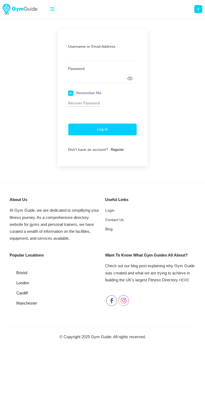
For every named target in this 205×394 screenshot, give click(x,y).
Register (117, 150)
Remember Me (88, 93)
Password (76, 68)
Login (110, 210)
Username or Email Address (91, 46)
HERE (184, 280)
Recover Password (84, 103)
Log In (102, 129)
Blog (109, 229)
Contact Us (114, 220)
